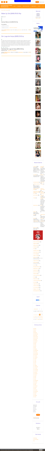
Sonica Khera (38, 110)
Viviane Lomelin (38, 149)
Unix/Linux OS (42, 193)
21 (38, 317)
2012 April (34, 376)
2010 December (35, 354)
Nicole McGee (38, 39)
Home (2, 10)
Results (34, 417)
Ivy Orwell (41, 218)
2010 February (35, 340)
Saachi (34, 214)
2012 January (35, 372)
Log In (39, 18)
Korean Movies (35, 262)
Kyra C (41, 205)
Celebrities (34, 166)
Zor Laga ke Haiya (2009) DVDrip (12, 36)
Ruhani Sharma (38, 102)
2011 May (34, 361)
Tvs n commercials (36, 287)
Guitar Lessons (35, 257)
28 (38, 319)
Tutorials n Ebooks (36, 285)
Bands (41, 191)
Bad (34, 410)
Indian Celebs (42, 182)
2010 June (34, 346)
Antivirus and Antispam (36, 241)
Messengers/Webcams (36, 266)
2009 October (35, 335)
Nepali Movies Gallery (36, 191)
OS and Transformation (36, 275)
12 (35, 316)
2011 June (34, 362)
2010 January (35, 339)
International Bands (36, 182)
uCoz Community (35, 439)
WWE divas (42, 174)
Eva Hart (34, 218)
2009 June (34, 329)
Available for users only (5, 25)
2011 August (35, 365)
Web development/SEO (36, 290)
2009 (4, 10)
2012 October (35, 381)
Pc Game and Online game (37, 280)
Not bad (35, 409)
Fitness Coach (35, 227)
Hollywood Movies (36, 260)
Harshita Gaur (38, 78)
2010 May (34, 344)
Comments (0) (3, 30)
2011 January (35, 355)
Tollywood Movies (36, 283)
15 (39, 316)
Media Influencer (35, 205)
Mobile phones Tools (36, 268)
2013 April (34, 384)
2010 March (35, 342)
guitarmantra (19, 29)
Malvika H (34, 211)
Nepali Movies (35, 273)
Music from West (35, 271)
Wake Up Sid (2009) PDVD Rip (11, 13)
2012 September (35, 380)
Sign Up (37, 18)
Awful (35, 411)
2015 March (35, 392)
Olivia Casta (38, 86)
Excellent (35, 406)
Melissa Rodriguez (38, 70)
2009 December (35, 338)
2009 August (35, 332)
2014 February (35, 385)
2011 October (35, 368)
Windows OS (42, 192)
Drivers (34, 248)
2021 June (34, 396)
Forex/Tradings (35, 253)
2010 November (35, 353)
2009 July (34, 331)
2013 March (35, 383)
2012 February (35, 373)
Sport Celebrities (35, 195)
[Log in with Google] (39, 300)
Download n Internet (36, 250)
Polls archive (37, 417)
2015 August (35, 395)
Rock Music (35, 282)
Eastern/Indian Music (36, 252)
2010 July (34, 347)
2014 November (35, 391)
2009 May (34, 328)
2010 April (34, 343)
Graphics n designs (36, 255)
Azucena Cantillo (38, 133)
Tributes (34, 197)
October (7, 10)
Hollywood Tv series (36, 192)
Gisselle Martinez (38, 157)
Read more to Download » (13, 27)
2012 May (34, 377)
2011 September (35, 366)
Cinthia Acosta (38, 94)
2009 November (35, 336)
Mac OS (34, 193)
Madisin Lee (38, 62)
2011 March (35, 358)
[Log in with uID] (36, 300)
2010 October (35, 351)
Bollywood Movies (36, 245)
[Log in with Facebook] (38, 300)
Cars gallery (35, 174)
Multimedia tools (35, 270)
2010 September (35, 350)
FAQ (34, 440)
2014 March (35, 387)
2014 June (34, 388)
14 (38, 316)
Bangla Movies (35, 243)
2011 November (35, 369)
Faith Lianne (38, 141)
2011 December (35, 370)
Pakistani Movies (35, 278)
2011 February (35, 357)
